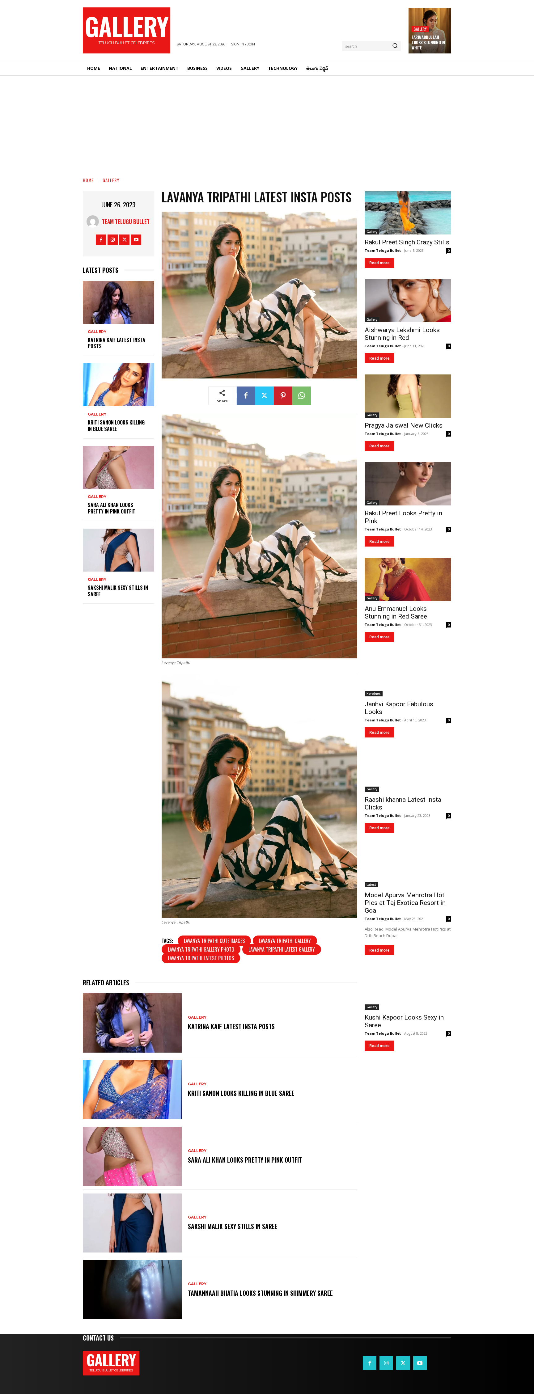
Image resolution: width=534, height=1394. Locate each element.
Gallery (419, 29)
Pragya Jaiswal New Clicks (404, 425)
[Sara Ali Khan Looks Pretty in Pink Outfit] (118, 467)
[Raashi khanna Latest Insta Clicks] (408, 770)
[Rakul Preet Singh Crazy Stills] (408, 212)
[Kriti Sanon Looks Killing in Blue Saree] (118, 384)
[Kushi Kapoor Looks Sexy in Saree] (408, 988)
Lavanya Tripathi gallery (285, 940)
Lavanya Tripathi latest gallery (281, 949)
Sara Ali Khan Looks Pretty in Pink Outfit (111, 508)
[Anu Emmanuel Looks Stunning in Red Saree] (408, 579)
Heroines (374, 693)
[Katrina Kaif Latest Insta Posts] (118, 302)
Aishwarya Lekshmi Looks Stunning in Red (402, 333)
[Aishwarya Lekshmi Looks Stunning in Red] (408, 300)
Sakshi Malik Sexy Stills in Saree (118, 591)
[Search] (395, 46)
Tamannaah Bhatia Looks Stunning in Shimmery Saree (260, 1293)
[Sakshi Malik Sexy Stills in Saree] (118, 550)
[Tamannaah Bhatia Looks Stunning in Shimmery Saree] (132, 1289)
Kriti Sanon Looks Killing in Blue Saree (116, 426)
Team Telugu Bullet (126, 222)
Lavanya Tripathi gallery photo (201, 949)
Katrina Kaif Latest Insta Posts (116, 343)
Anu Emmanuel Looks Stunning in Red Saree (396, 612)
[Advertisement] (267, 122)
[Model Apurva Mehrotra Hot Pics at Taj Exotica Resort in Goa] (408, 865)
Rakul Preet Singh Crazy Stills (407, 242)
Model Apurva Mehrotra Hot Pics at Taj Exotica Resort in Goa (405, 902)
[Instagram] (113, 239)
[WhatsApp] (301, 396)
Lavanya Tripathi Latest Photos (201, 958)
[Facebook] (101, 239)
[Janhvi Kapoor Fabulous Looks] (408, 674)
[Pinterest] (283, 396)
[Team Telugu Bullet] (94, 221)
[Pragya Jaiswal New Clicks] (408, 396)
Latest (371, 884)
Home (88, 180)
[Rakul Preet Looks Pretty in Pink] (408, 483)
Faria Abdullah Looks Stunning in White (428, 42)
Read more (379, 262)
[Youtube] (136, 239)
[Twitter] (124, 239)
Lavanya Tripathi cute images (214, 940)
